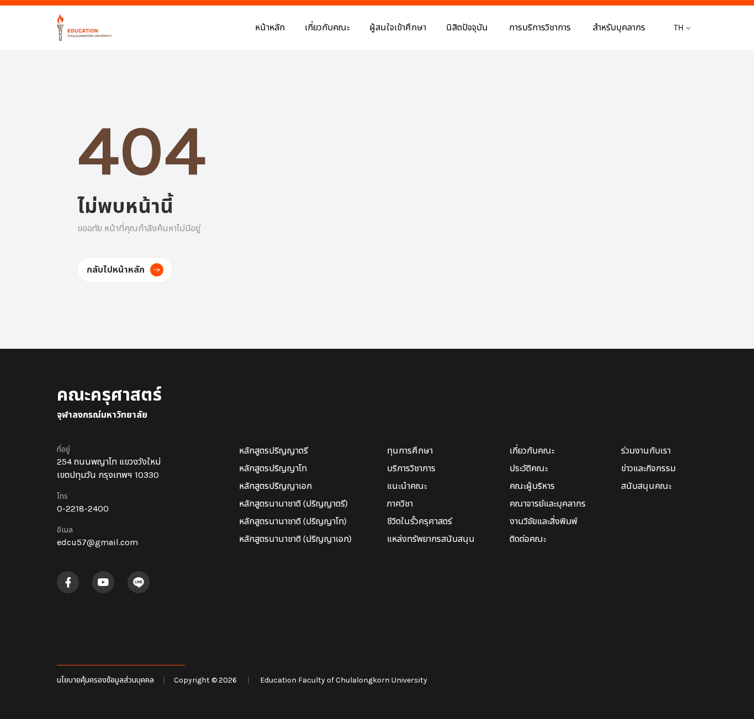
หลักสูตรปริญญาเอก (275, 486)
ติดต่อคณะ (527, 539)
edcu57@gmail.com (97, 542)
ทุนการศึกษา (410, 450)
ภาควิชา (400, 503)
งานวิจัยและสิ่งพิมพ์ (543, 521)
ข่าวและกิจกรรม (648, 468)
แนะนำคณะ (407, 486)
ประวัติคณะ (528, 468)
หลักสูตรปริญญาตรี (273, 450)
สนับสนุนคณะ (646, 486)
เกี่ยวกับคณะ (531, 450)
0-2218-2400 (83, 508)
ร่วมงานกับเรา (646, 450)
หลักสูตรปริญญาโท (273, 468)
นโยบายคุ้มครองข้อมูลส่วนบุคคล (105, 680)
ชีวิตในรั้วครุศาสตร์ (419, 521)
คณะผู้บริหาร (532, 486)
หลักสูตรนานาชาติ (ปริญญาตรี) (293, 503)
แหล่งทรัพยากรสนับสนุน (431, 539)
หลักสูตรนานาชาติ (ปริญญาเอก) (295, 539)
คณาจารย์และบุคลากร (547, 503)
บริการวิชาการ (411, 468)
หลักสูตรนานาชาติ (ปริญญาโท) (293, 521)
